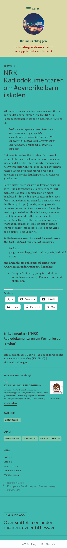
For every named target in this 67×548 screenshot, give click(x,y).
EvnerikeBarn (12, 420)
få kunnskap (30, 438)
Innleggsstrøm (11, 466)
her (50, 266)
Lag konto (8, 457)
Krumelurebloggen (33, 41)
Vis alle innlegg (10, 403)
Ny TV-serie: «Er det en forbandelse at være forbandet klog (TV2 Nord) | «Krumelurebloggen (33, 358)
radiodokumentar (50, 438)
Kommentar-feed (12, 470)
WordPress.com (11, 474)
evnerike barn (12, 438)
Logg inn (8, 461)
